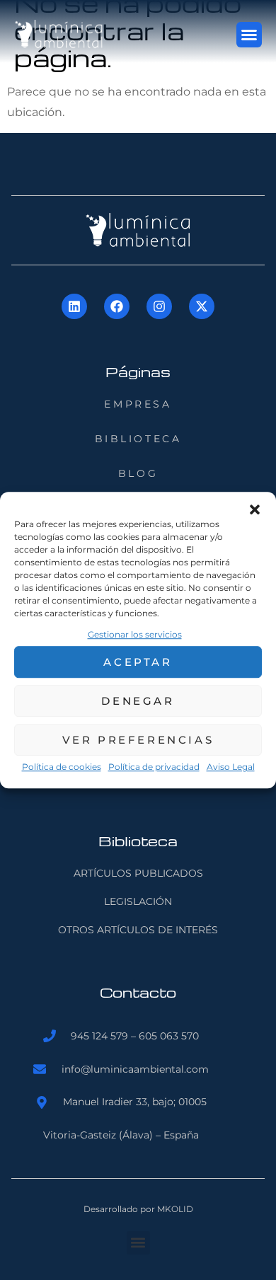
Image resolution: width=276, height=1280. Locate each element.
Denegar (137, 701)
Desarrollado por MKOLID (138, 1209)
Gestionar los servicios (135, 634)
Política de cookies (61, 767)
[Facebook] (117, 306)
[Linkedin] (74, 306)
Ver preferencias (138, 739)
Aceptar (137, 662)
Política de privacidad (154, 767)
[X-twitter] (201, 306)
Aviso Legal (231, 767)
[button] (255, 509)
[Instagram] (159, 306)
